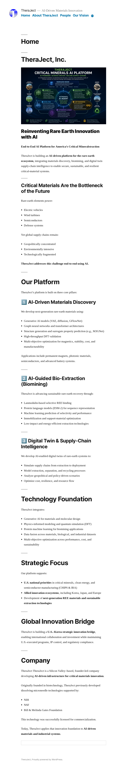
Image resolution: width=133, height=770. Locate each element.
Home (25, 15)
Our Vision (81, 15)
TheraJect (28, 10)
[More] (92, 15)
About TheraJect (45, 15)
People (65, 15)
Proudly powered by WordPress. (47, 759)
